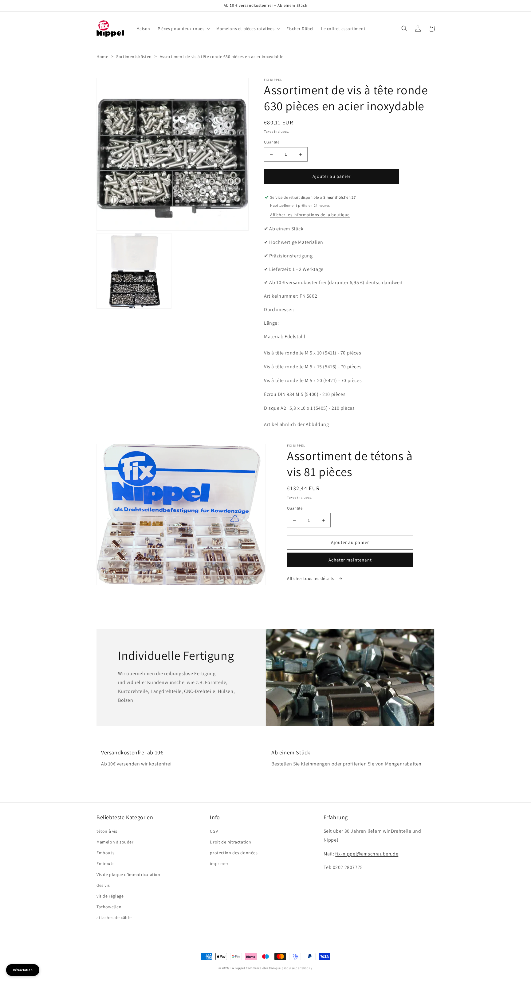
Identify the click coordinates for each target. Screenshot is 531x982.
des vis (103, 885)
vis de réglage (110, 896)
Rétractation (23, 970)
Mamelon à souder (115, 842)
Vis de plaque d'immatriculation (128, 874)
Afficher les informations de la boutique (310, 214)
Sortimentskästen (134, 56)
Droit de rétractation (230, 842)
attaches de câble (114, 917)
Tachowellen (109, 907)
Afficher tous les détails (311, 578)
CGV (214, 831)
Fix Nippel (237, 968)
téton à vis (106, 831)
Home (102, 56)
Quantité (271, 142)
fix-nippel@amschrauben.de (366, 854)
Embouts (105, 852)
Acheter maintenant (350, 560)
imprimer (219, 863)
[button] (183, 28)
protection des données (234, 852)
